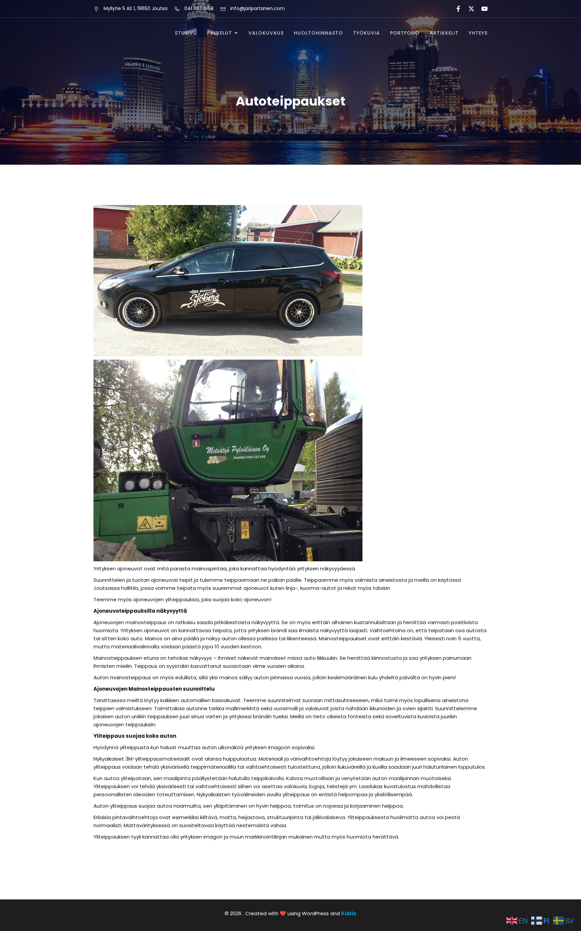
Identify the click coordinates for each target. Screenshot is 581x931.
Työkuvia (366, 33)
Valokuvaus (266, 33)
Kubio (348, 913)
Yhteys (478, 33)
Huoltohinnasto (318, 33)
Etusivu (186, 33)
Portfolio (405, 33)
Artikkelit (444, 33)
